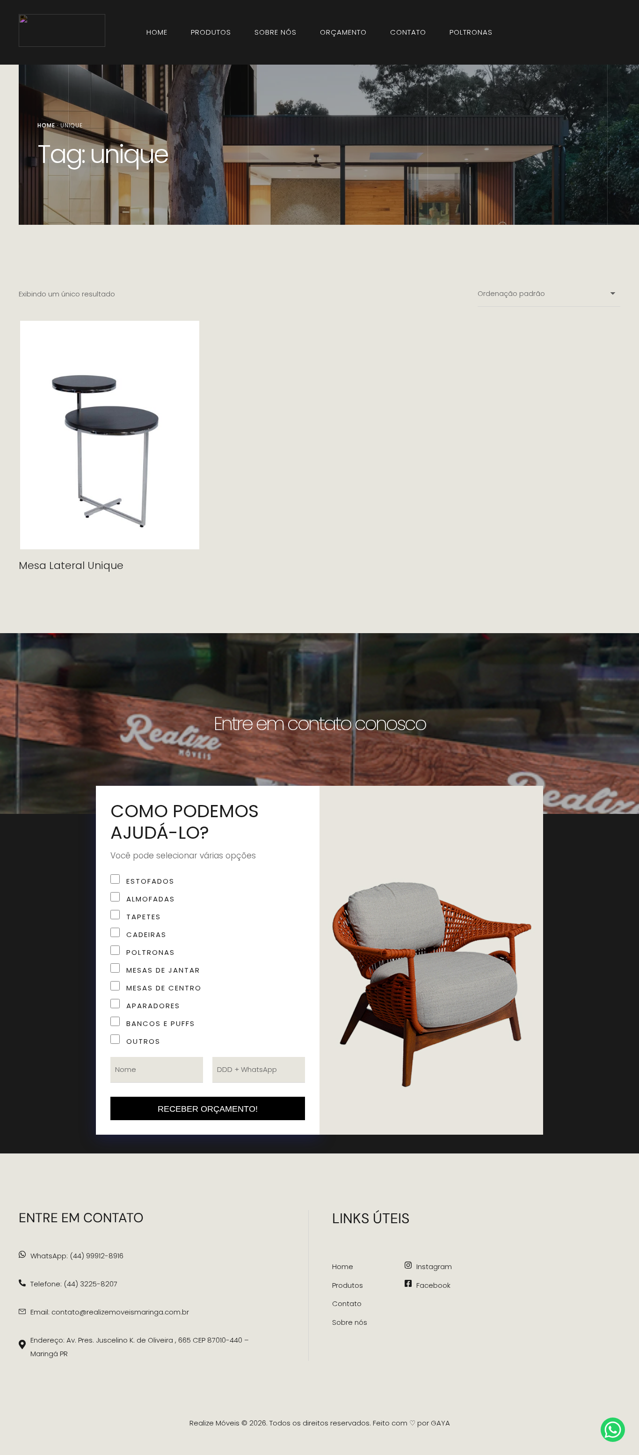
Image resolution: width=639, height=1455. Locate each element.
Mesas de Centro (164, 988)
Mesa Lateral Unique (71, 565)
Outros (143, 1041)
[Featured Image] (110, 435)
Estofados (150, 881)
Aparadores (153, 1006)
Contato (347, 1303)
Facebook (433, 1285)
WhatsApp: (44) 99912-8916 (76, 1256)
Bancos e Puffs (160, 1023)
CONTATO (408, 32)
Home (46, 125)
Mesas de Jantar (163, 970)
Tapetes (143, 917)
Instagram (434, 1266)
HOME (156, 32)
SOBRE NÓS (275, 32)
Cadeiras (146, 934)
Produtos (347, 1285)
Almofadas (150, 899)
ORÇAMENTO (343, 32)
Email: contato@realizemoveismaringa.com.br (109, 1312)
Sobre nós (349, 1322)
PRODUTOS (211, 32)
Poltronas (471, 32)
